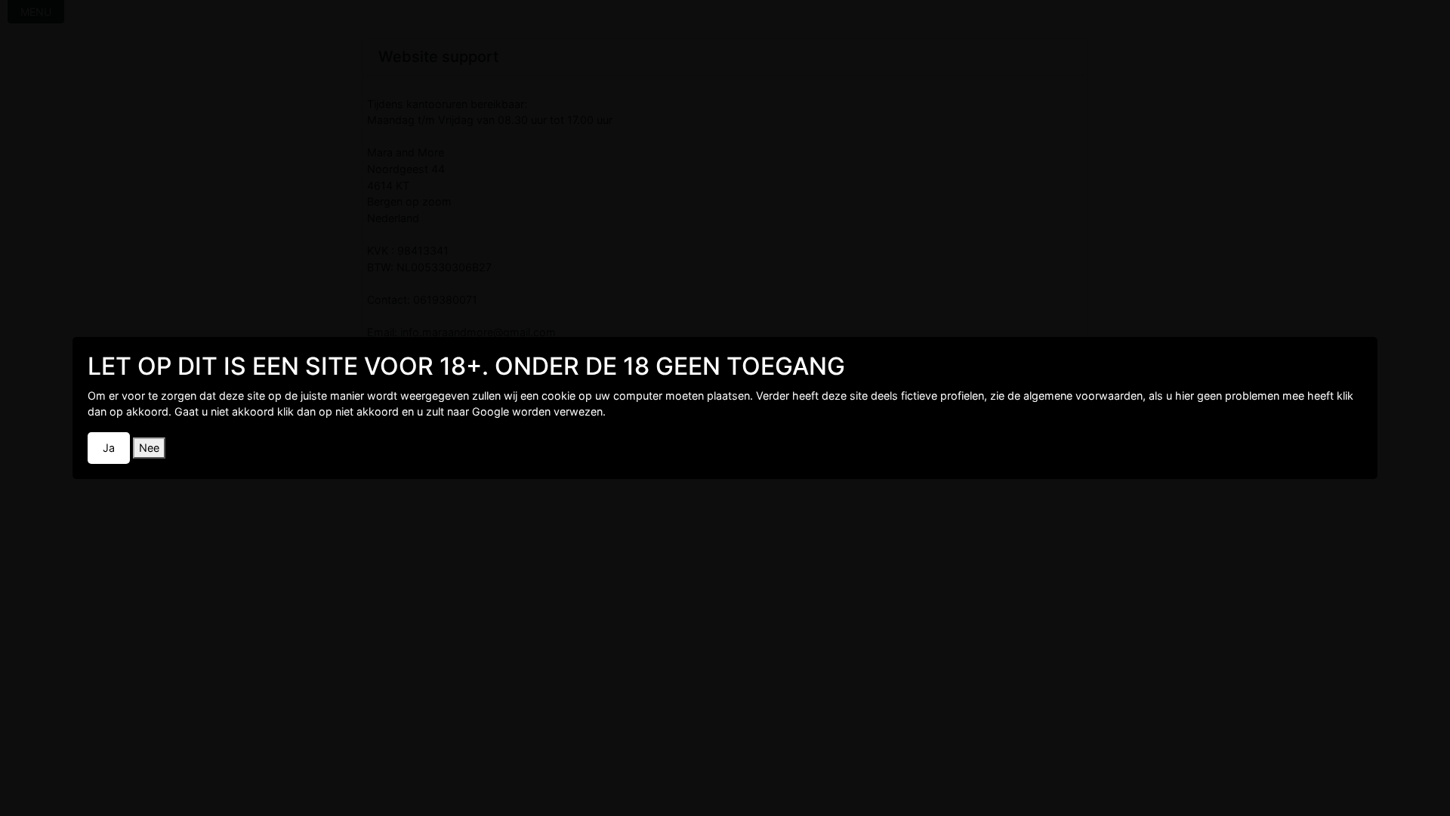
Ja (109, 447)
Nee (149, 447)
